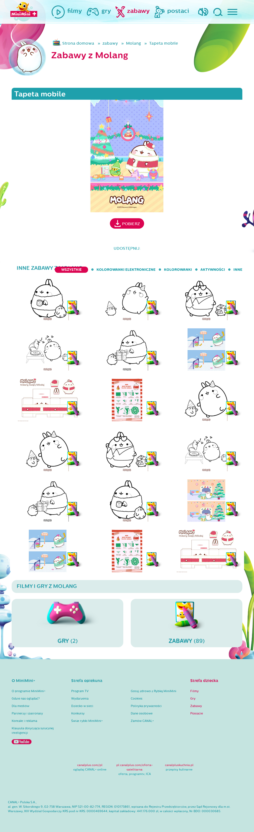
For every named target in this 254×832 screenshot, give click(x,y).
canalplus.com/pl (89, 765)
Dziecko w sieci (82, 706)
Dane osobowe (142, 713)
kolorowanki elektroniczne (126, 269)
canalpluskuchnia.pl (179, 765)
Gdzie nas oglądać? (26, 698)
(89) (187, 641)
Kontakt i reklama (24, 720)
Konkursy (78, 713)
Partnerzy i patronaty (27, 713)
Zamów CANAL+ (142, 720)
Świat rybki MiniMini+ (87, 720)
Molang (133, 43)
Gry (192, 698)
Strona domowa (78, 43)
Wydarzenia (80, 698)
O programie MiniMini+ (28, 691)
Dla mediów (20, 706)
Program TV (80, 691)
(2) (68, 641)
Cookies (136, 698)
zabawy (110, 43)
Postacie (196, 713)
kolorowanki (178, 269)
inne (237, 269)
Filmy (194, 691)
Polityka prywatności (146, 706)
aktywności (212, 269)
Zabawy (196, 706)
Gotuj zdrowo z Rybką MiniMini (153, 691)
